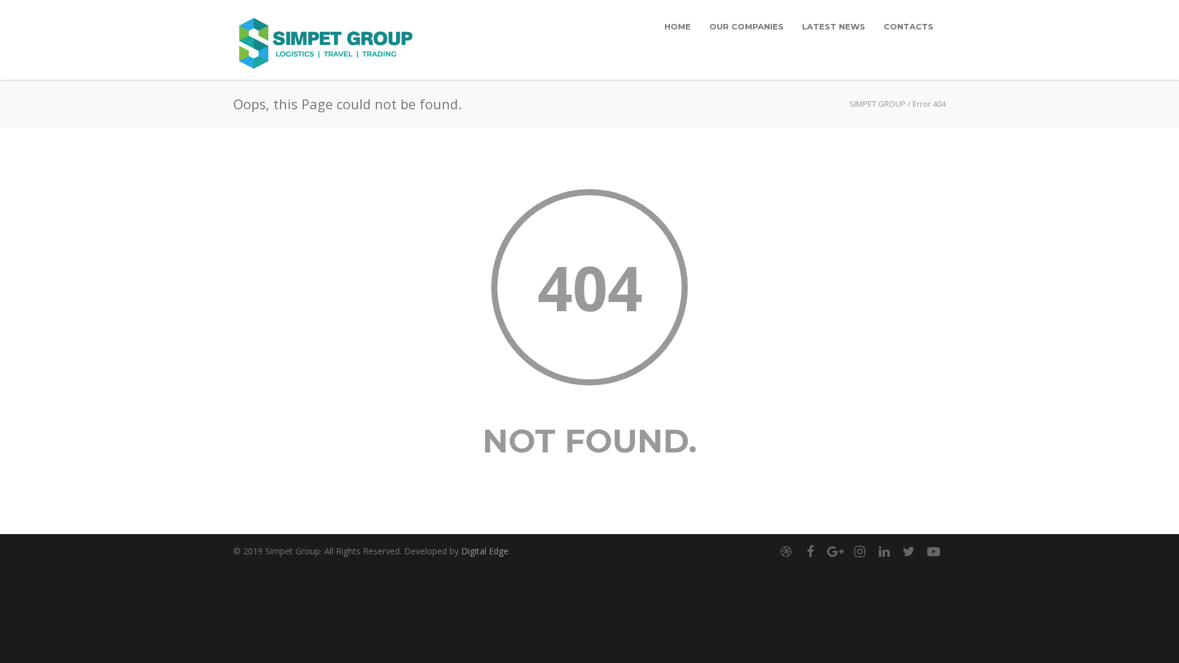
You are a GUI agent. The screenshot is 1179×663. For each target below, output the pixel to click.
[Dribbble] (786, 551)
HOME (677, 26)
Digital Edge (484, 551)
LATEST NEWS (833, 26)
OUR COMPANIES (746, 26)
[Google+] (835, 551)
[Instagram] (859, 551)
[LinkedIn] (884, 551)
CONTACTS (908, 26)
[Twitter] (909, 551)
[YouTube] (933, 551)
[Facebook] (810, 551)
